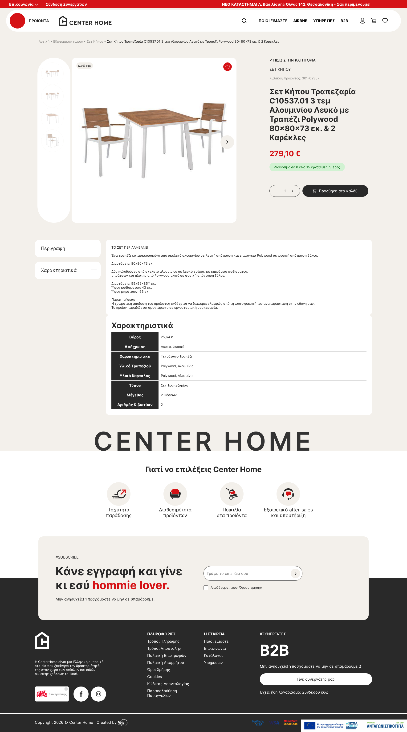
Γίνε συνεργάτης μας (316, 679)
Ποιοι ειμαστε (273, 20)
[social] (81, 694)
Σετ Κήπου (95, 41)
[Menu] (17, 21)
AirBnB (300, 20)
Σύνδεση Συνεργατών (66, 4)
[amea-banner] (354, 726)
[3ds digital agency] (122, 722)
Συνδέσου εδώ (315, 692)
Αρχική (44, 41)
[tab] (68, 248)
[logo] (85, 20)
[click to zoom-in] (154, 140)
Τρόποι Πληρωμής (163, 641)
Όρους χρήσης (250, 587)
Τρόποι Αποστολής (164, 648)
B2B (344, 20)
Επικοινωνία (215, 648)
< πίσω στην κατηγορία (292, 60)
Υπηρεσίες (324, 20)
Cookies (154, 676)
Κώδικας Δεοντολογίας (168, 683)
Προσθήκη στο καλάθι (338, 191)
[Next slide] (227, 142)
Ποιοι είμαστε (216, 641)
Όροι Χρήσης (158, 669)
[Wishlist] (227, 66)
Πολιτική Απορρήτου (165, 662)
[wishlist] (385, 21)
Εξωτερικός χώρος (68, 41)
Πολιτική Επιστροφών (166, 655)
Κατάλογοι (213, 655)
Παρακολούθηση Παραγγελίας (162, 693)
